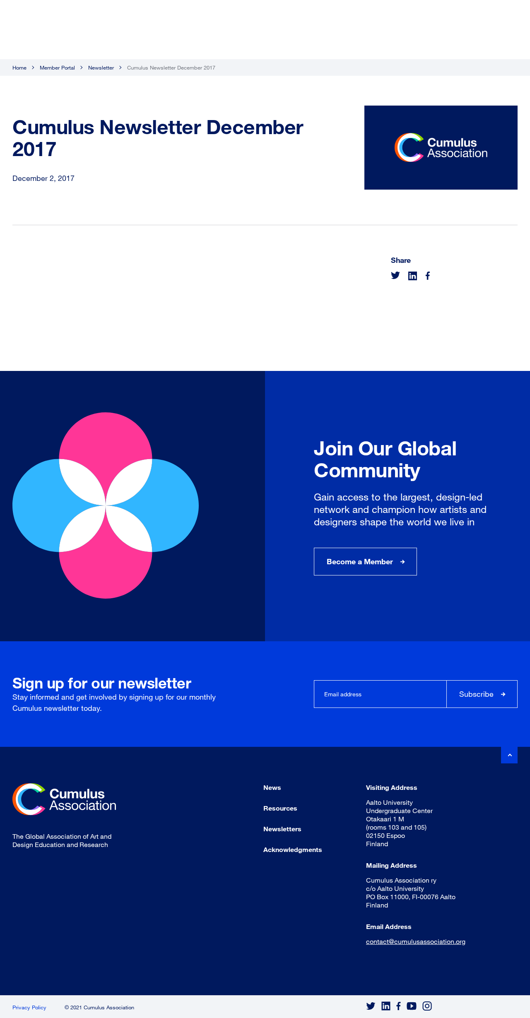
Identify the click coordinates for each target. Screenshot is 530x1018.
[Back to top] (509, 755)
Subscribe (476, 693)
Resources (280, 808)
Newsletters (282, 829)
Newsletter (101, 67)
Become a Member (360, 561)
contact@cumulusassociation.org (415, 941)
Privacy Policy (29, 1007)
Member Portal (57, 67)
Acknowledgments (292, 849)
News (272, 787)
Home (19, 67)
